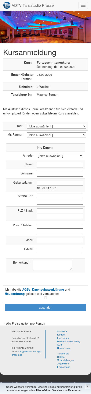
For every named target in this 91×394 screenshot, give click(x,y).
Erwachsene (63, 366)
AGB (59, 344)
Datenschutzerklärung (48, 289)
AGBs (26, 289)
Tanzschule (63, 353)
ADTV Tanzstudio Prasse (32, 5)
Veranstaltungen (65, 360)
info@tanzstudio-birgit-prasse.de (26, 353)
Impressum (63, 338)
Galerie (61, 356)
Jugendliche (63, 363)
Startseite (62, 331)
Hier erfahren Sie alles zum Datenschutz (59, 390)
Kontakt (61, 334)
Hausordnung (15, 293)
